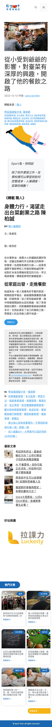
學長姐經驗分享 (13, 112)
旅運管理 (8, 118)
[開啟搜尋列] (36, 7)
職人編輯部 (14, 226)
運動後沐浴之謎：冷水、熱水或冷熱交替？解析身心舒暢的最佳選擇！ (38, 693)
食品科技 (29, 121)
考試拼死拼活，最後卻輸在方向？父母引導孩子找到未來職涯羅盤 (29, 455)
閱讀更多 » (7, 620)
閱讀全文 (11, 322)
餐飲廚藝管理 (15, 124)
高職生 (33, 124)
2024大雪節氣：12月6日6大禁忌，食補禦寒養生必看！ (29, 501)
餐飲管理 (25, 124)
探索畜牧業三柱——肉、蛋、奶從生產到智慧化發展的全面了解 (13, 692)
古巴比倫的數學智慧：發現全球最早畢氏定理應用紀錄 (13, 654)
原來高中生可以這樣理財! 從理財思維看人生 (13, 614)
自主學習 (25, 118)
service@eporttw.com (21, 375)
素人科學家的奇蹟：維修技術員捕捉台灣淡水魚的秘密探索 (38, 615)
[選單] (44, 7)
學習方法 (29, 115)
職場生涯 (17, 118)
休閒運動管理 (10, 115)
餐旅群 (26, 112)
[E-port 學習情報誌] (13, 7)
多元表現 (20, 115)
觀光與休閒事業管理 (15, 121)
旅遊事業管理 (39, 115)
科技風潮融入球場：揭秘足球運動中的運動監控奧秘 (38, 654)
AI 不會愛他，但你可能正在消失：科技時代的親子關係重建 (29, 468)
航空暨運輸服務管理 (33, 405)
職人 (19, 104)
